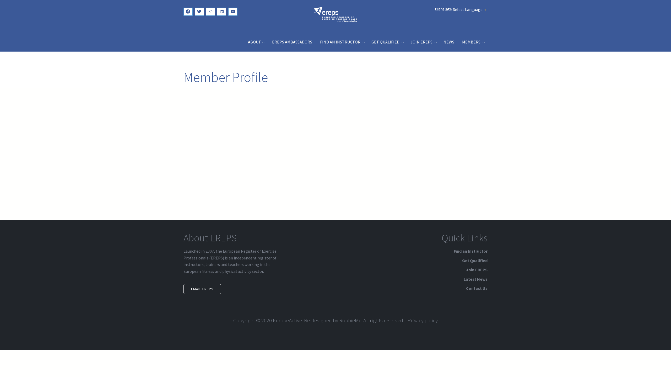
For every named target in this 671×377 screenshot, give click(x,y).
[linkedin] (221, 12)
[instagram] (210, 12)
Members (471, 42)
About (254, 42)
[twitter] (199, 12)
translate (443, 9)
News (448, 42)
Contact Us (477, 288)
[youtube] (232, 12)
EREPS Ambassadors (292, 42)
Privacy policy (423, 320)
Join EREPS (421, 42)
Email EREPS (202, 289)
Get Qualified (385, 42)
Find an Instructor (340, 42)
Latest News (476, 279)
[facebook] (188, 12)
